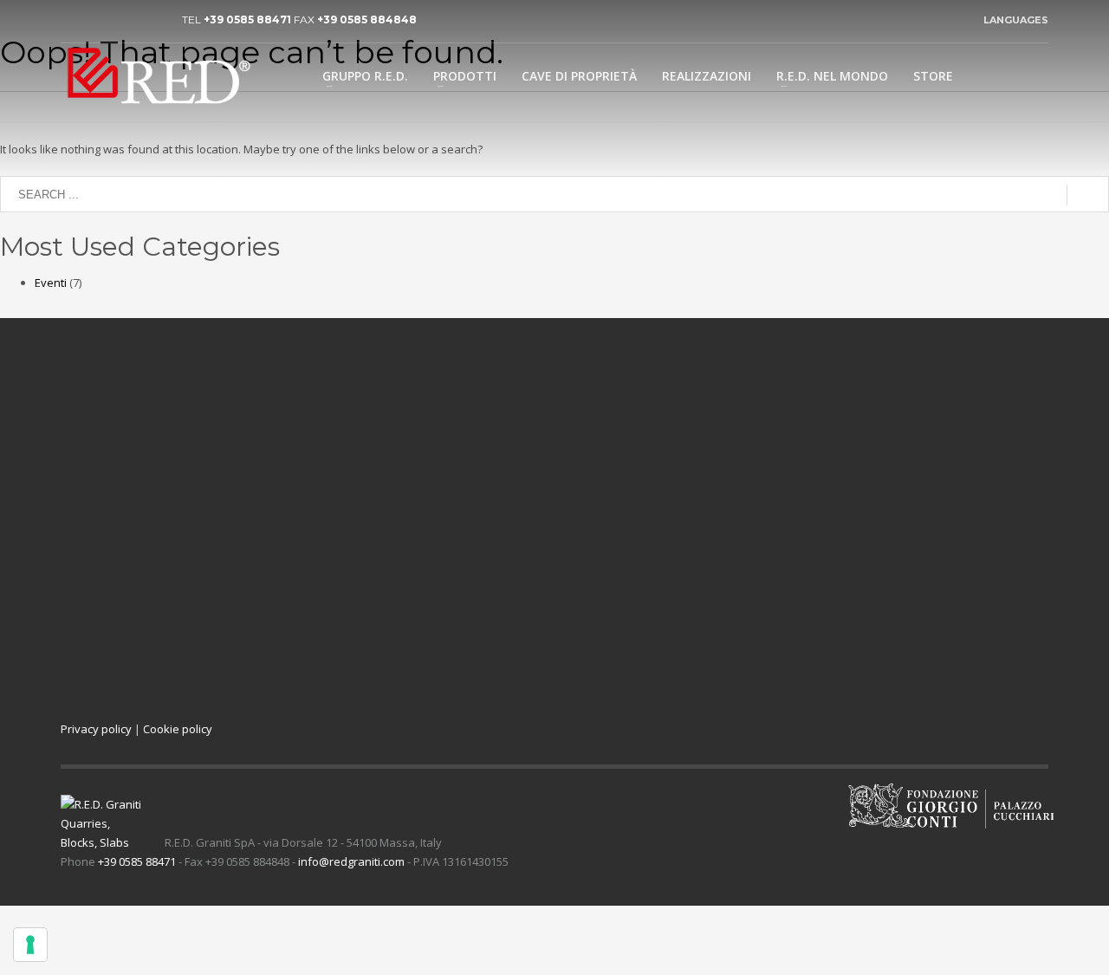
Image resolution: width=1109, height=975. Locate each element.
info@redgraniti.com (351, 861)
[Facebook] (126, 20)
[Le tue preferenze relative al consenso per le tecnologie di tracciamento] (30, 944)
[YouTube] (100, 20)
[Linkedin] (74, 20)
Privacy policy (96, 729)
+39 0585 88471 (247, 19)
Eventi (51, 282)
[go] (1088, 195)
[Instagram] (152, 20)
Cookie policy (177, 729)
